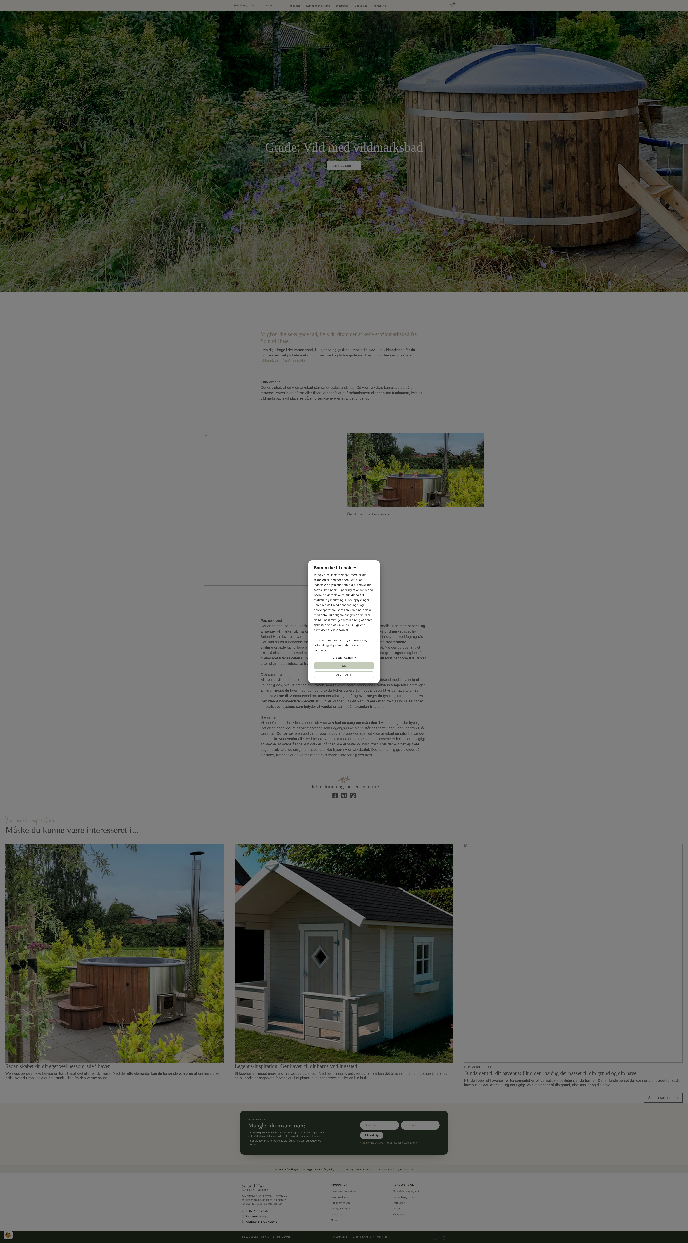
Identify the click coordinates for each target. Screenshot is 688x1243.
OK (344, 665)
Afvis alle (344, 675)
